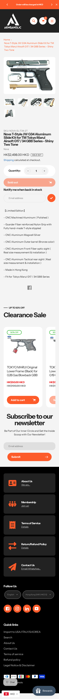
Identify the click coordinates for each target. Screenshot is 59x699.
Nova (6, 149)
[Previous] (7, 4)
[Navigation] (52, 21)
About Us (9, 643)
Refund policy (12, 659)
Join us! (25, 505)
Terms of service (13, 654)
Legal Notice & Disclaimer (19, 665)
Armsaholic (17, 682)
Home (7, 39)
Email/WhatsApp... (31, 568)
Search (8, 637)
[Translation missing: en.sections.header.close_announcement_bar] (56, 4)
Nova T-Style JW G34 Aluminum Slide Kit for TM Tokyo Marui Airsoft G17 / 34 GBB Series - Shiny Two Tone (29, 46)
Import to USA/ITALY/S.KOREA (22, 631)
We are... (25, 484)
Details (25, 526)
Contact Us (10, 648)
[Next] (51, 4)
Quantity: (15, 170)
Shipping (9, 160)
